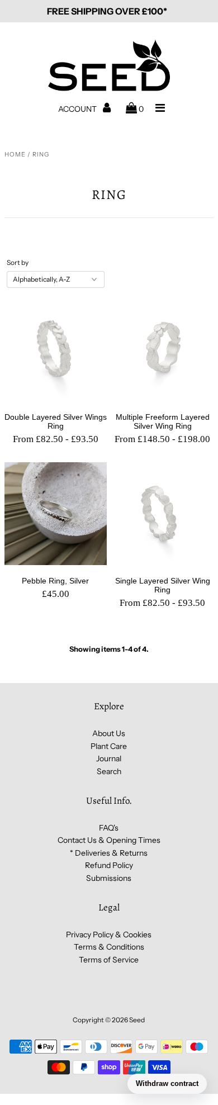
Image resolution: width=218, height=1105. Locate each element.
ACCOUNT (78, 109)
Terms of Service (109, 960)
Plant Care (109, 746)
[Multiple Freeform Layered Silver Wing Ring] (162, 350)
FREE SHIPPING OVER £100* (107, 11)
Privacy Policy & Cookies (108, 934)
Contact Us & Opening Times (109, 840)
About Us (108, 733)
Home (15, 154)
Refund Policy (109, 865)
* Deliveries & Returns (109, 853)
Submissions (108, 878)
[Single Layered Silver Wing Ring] (162, 513)
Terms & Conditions (109, 947)
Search (109, 771)
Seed (137, 1020)
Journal (108, 758)
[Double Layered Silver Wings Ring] (55, 350)
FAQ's (109, 828)
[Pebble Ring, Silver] (55, 513)
